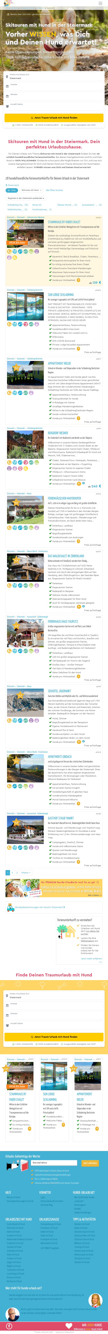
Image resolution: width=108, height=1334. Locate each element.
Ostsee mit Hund (14, 1277)
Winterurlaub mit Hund (83, 1255)
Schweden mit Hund (15, 1251)
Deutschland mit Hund (16, 1224)
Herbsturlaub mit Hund (83, 1251)
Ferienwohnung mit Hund (51, 1224)
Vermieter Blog (47, 1205)
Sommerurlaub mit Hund (84, 1232)
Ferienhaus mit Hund (49, 1228)
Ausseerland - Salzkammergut (37, 617)
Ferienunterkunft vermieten (52, 1201)
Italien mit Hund (13, 1232)
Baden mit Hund (80, 1228)
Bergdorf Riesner (58, 433)
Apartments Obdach (60, 757)
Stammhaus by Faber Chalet (64, 222)
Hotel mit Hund (47, 1236)
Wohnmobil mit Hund (49, 1243)
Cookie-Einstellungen (82, 1213)
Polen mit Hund (13, 1255)
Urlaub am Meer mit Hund (84, 1236)
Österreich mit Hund (15, 1228)
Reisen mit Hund (13, 1197)
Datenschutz (69, 1332)
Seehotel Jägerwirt (59, 691)
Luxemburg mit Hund (15, 1274)
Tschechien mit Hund (15, 1270)
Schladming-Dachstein (34, 290)
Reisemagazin (80, 1205)
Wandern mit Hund (81, 1224)
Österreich (13, 185)
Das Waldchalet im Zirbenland (66, 556)
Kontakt (77, 1209)
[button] (54, 76)
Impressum (60, 1332)
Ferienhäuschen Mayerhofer (64, 498)
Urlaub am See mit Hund (84, 1239)
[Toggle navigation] (100, 3)
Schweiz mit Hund (14, 1258)
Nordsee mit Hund (14, 1281)
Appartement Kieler (59, 363)
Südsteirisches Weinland (35, 217)
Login (43, 1197)
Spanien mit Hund (14, 1247)
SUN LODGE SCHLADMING (61, 295)
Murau (29, 494)
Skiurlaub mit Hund (82, 1258)
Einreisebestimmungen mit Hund (20, 1201)
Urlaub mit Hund (11, 8)
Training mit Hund (81, 1247)
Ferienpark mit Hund (49, 1239)
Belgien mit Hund (14, 1266)
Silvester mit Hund (81, 1262)
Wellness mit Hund (81, 1243)
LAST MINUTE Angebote (50, 1248)
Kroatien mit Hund (14, 1236)
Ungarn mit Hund (14, 1262)
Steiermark (21, 217)
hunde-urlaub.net (42, 1332)
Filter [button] (13, 190)
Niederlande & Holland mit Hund (19, 1239)
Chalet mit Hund (47, 1232)
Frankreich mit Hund (15, 1243)
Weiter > (25, 873)
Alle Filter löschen (54, 190)
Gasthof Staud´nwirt (61, 818)
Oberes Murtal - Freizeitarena (37, 551)
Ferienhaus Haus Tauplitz (63, 621)
